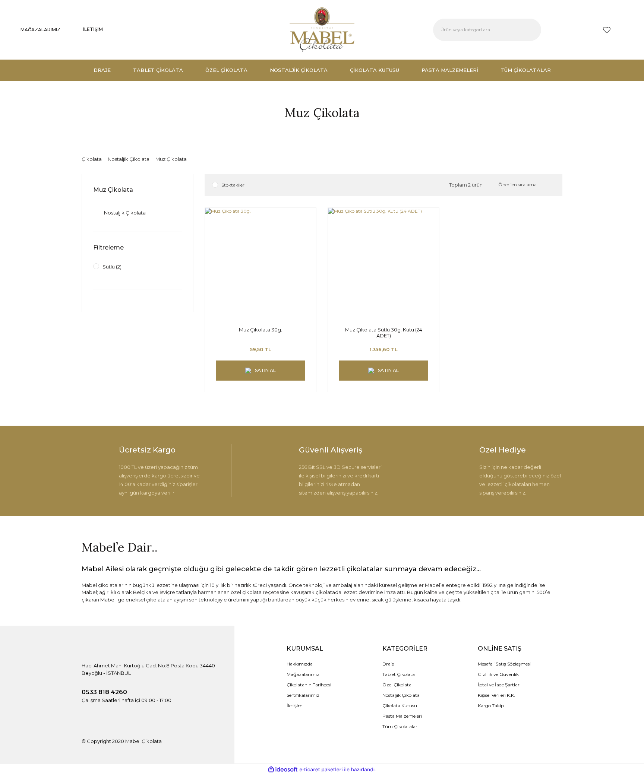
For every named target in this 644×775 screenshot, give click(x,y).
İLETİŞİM (93, 29)
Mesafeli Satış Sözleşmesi (504, 664)
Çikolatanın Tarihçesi (309, 684)
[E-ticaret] (321, 769)
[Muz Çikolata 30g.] (260, 263)
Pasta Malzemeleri (402, 716)
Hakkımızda (300, 664)
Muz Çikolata (171, 159)
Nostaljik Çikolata (401, 695)
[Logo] (322, 29)
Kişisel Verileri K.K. (496, 695)
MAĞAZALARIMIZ (40, 29)
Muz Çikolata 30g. (260, 330)
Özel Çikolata (396, 684)
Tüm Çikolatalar (399, 726)
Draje (388, 664)
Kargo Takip (491, 705)
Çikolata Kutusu (399, 705)
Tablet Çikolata (398, 674)
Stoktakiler (232, 185)
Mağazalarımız (303, 674)
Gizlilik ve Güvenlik (498, 674)
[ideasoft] (283, 769)
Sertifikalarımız (303, 695)
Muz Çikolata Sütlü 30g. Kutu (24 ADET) (383, 333)
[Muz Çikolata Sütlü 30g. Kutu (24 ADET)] (383, 263)
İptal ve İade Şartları (499, 684)
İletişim (295, 705)
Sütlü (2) (111, 267)
